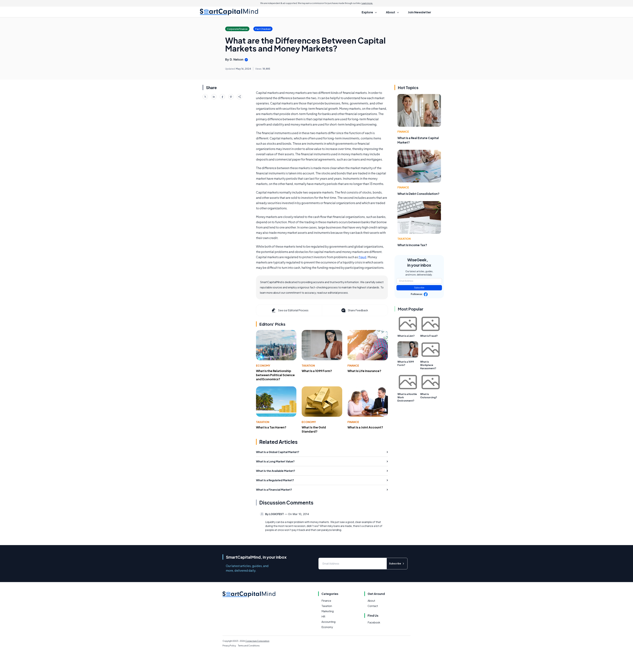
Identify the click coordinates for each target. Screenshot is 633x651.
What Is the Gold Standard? (314, 429)
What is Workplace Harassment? (428, 365)
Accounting (328, 621)
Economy (263, 365)
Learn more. (367, 3)
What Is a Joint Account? (365, 427)
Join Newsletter (419, 12)
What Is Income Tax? (412, 245)
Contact (373, 606)
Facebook (374, 622)
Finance (353, 365)
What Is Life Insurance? (364, 371)
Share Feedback (358, 310)
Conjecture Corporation (257, 641)
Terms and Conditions (249, 645)
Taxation (308, 365)
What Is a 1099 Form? (317, 371)
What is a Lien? (406, 335)
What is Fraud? (429, 335)
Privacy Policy (229, 645)
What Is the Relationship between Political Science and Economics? (275, 375)
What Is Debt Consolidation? (418, 193)
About (371, 600)
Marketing (327, 611)
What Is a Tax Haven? (271, 427)
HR (323, 616)
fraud (362, 257)
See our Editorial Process (293, 310)
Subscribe (419, 287)
